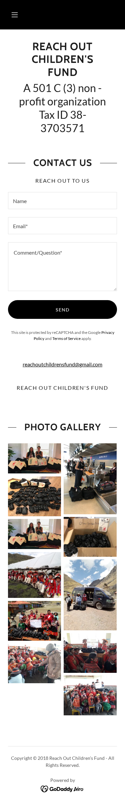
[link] (62, 59)
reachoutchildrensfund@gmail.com (62, 364)
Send (62, 310)
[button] (14, 14)
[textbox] (62, 200)
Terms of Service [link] (66, 338)
